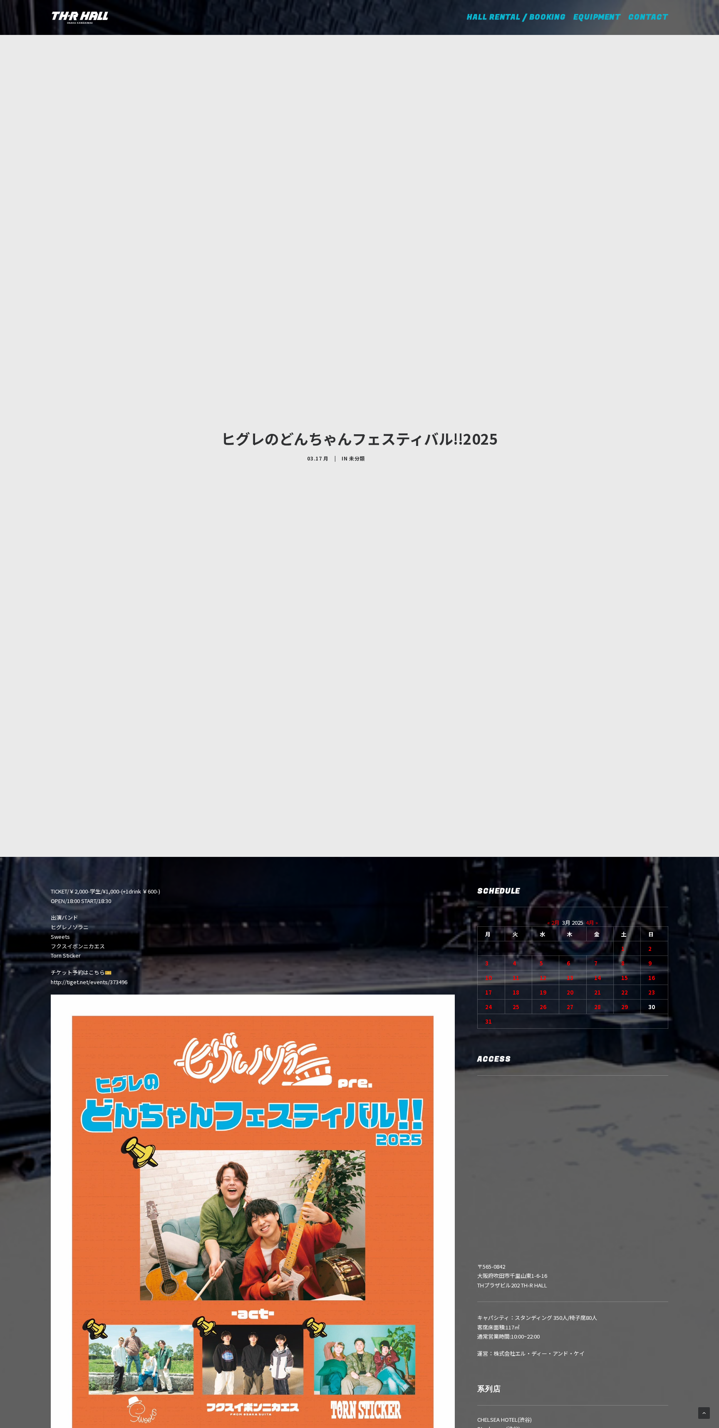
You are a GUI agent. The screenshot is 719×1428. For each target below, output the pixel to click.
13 (570, 978)
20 (570, 992)
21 (597, 992)
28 (597, 1007)
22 (624, 992)
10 (488, 978)
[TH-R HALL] (80, 17)
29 (624, 1007)
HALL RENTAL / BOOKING (519, 17)
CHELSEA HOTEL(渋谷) (504, 1419)
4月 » (592, 922)
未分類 (357, 458)
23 (651, 992)
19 (543, 992)
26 (543, 1007)
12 (543, 978)
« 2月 (553, 922)
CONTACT (648, 17)
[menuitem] (522, 17)
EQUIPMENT (597, 17)
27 (570, 1007)
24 (488, 1007)
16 (651, 978)
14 (597, 978)
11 (516, 978)
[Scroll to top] (704, 1412)
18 (516, 992)
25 (516, 1007)
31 (488, 1021)
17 (488, 992)
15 (624, 978)
